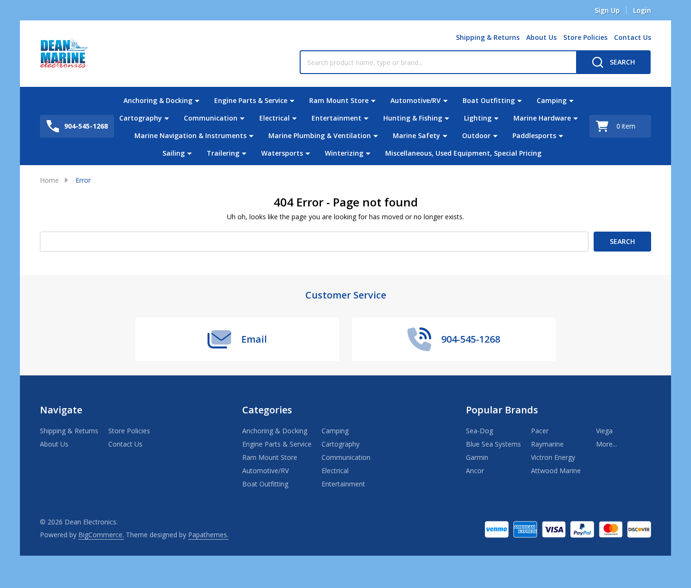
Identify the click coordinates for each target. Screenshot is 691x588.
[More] (197, 100)
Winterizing (344, 153)
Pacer (540, 430)
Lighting (478, 117)
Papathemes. (208, 534)
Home (49, 180)
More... (606, 443)
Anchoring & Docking (157, 100)
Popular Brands (502, 409)
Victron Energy (553, 457)
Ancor (475, 470)
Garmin (477, 457)
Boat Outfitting (489, 100)
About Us (541, 37)
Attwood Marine (556, 470)
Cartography (140, 117)
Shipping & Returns (488, 37)
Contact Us (632, 37)
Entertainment (336, 117)
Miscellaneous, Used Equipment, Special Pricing (463, 153)
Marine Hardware (542, 117)
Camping (552, 100)
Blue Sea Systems (493, 443)
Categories (267, 409)
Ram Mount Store (339, 100)
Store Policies (585, 37)
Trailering (223, 153)
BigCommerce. (101, 534)
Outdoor (476, 135)
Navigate (61, 409)
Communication (210, 117)
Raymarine (547, 443)
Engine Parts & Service (250, 100)
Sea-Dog (479, 430)
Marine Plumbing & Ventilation (319, 135)
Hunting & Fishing (412, 117)
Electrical (274, 117)
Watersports (282, 153)
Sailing (173, 153)
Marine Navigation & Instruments (190, 135)
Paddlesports (534, 135)
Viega (604, 430)
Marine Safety (416, 135)
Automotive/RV (415, 100)
